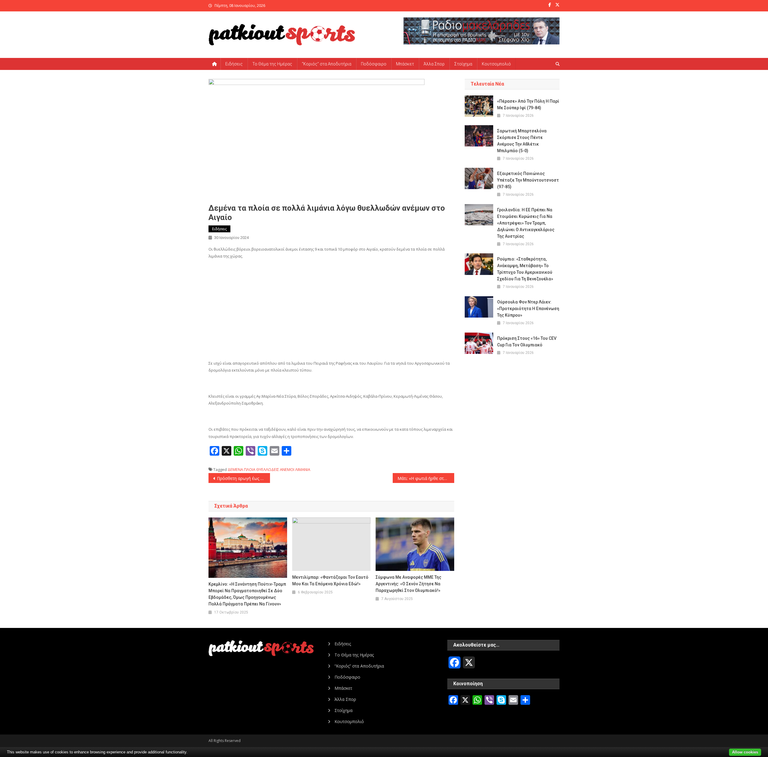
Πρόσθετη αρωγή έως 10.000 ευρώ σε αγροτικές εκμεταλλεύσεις (243, 478)
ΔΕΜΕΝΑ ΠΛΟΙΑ (241, 469)
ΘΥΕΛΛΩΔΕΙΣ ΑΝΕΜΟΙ (275, 469)
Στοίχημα (463, 64)
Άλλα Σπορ (434, 64)
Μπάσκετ (405, 64)
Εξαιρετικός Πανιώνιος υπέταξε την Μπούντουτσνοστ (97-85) (528, 180)
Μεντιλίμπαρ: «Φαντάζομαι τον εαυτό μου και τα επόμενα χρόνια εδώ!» (330, 580)
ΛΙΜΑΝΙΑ (302, 469)
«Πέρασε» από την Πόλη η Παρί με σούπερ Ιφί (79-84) (528, 104)
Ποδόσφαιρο (373, 64)
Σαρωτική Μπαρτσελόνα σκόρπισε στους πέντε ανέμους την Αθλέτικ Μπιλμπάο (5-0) (522, 140)
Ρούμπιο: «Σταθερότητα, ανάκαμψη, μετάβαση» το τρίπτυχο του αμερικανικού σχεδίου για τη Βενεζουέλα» (525, 269)
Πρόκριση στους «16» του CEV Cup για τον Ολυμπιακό (526, 341)
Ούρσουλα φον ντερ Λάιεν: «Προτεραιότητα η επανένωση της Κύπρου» (528, 309)
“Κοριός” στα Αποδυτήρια (326, 64)
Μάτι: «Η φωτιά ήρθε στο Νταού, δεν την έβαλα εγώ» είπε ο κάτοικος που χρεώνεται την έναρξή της (426, 478)
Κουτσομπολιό (496, 64)
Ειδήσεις (234, 64)
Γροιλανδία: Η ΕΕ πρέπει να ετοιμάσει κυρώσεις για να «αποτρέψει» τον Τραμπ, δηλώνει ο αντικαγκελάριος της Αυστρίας (525, 223)
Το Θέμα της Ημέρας (272, 64)
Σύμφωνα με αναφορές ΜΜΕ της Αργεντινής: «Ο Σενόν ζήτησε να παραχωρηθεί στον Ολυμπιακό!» (408, 584)
